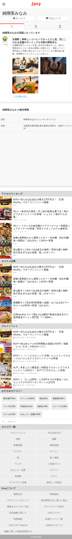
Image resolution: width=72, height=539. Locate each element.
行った (20, 18)
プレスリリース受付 (54, 506)
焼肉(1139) (43, 406)
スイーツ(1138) (60, 406)
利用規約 (54, 494)
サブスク (18, 451)
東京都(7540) (9, 398)
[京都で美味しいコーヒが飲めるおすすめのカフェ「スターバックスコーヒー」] (25, 84)
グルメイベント (18, 433)
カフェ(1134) (9, 414)
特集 (18, 439)
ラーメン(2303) (27, 398)
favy (3, 421)
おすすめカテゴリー (12, 391)
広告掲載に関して (18, 512)
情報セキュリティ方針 (18, 506)
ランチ (18, 464)
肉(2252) (44, 398)
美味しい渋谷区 (54, 482)
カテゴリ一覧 (9, 426)
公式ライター (54, 512)
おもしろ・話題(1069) (30, 414)
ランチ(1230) (9, 406)
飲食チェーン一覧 (54, 519)
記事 (35, 27)
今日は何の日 (54, 433)
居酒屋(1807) (59, 398)
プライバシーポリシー (18, 500)
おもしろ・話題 (18, 470)
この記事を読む (20, 96)
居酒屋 (18, 476)
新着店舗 (54, 445)
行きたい (54, 18)
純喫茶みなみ (15, 13)
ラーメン (54, 451)
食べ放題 (54, 457)
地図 (60, 27)
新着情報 (18, 445)
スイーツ (54, 470)
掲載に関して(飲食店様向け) (18, 531)
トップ (12, 28)
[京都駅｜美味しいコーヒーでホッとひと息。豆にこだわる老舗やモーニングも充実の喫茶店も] (25, 65)
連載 (54, 439)
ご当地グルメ (54, 464)
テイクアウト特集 (18, 482)
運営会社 (18, 494)
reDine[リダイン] (54, 525)
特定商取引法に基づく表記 (54, 500)
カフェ (54, 476)
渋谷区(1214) (26, 406)
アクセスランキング (12, 193)
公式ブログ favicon (18, 525)
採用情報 (18, 519)
